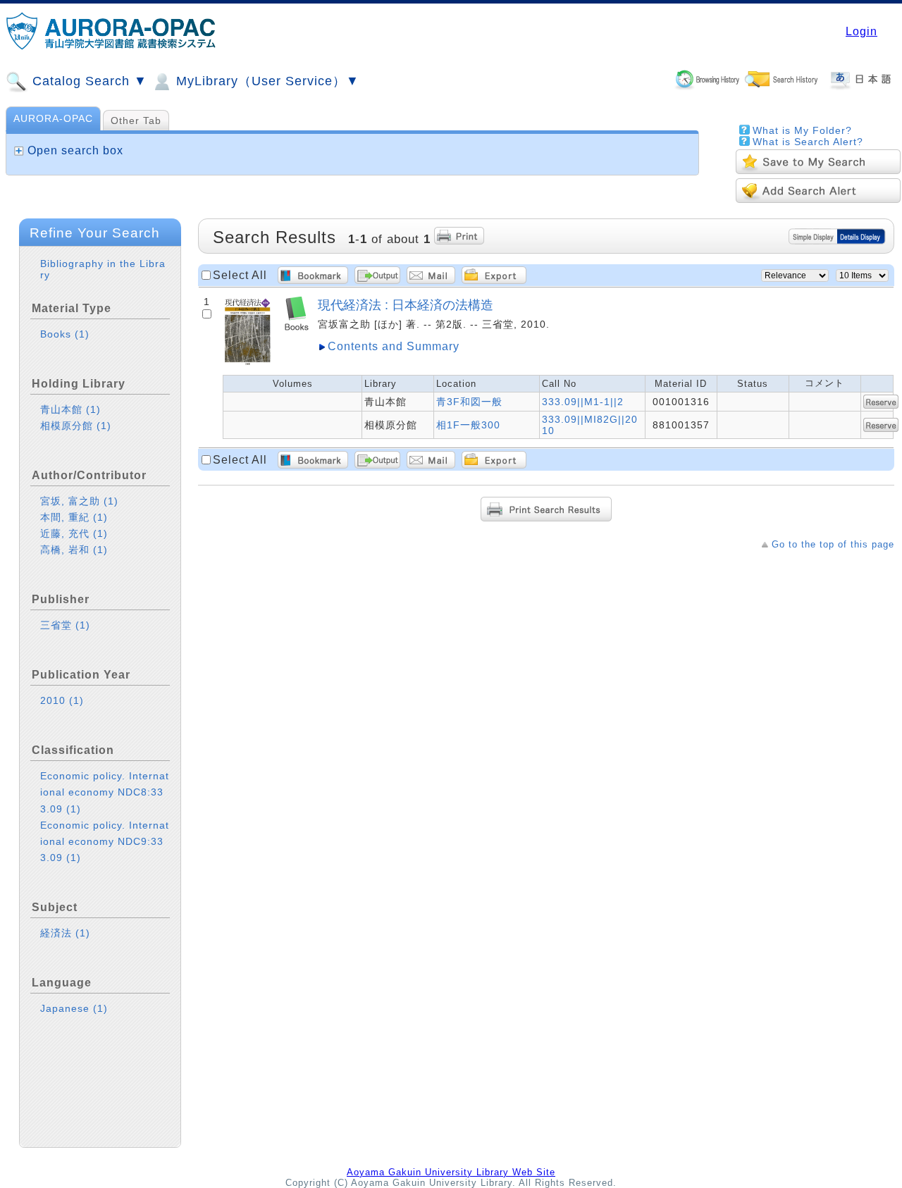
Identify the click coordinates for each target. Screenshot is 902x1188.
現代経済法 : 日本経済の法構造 (405, 304)
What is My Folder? (802, 130)
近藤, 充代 (74, 533)
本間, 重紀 (74, 517)
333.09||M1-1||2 (583, 401)
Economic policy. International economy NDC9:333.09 (104, 841)
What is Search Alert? (808, 141)
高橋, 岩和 (74, 549)
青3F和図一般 (469, 401)
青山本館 (70, 409)
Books (64, 334)
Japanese (74, 1008)
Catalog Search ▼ (87, 81)
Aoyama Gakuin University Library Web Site (451, 1172)
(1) (82, 334)
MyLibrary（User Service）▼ (265, 81)
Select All (240, 275)
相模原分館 (75, 425)
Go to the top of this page (833, 544)
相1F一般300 (468, 425)
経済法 (65, 933)
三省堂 (65, 625)
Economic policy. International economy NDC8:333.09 (104, 792)
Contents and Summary (393, 346)
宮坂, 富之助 (79, 501)
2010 (62, 700)
